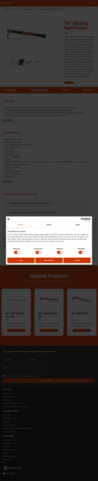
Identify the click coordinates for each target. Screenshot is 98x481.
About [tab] (78, 225)
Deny (21, 260)
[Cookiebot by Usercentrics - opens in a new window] (82, 219)
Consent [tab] (20, 225)
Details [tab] (49, 225)
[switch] (38, 252)
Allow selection (49, 260)
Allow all (77, 260)
